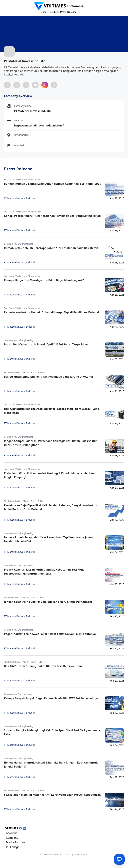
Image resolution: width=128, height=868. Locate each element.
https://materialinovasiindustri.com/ (39, 125)
